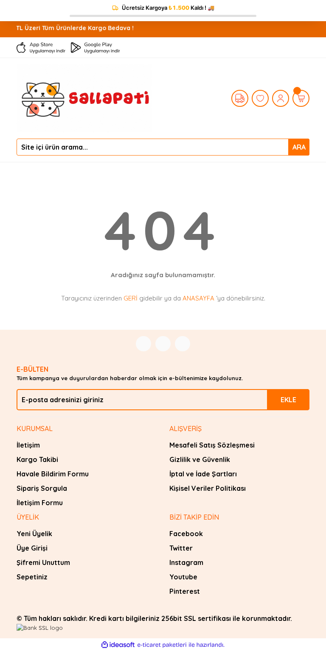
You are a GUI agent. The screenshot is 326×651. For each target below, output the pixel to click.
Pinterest (184, 591)
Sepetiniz (32, 577)
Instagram (186, 562)
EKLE (288, 399)
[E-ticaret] (162, 645)
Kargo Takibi (37, 459)
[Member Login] (280, 98)
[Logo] (84, 97)
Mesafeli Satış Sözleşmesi (212, 445)
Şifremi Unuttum (43, 562)
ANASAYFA (198, 298)
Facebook (186, 533)
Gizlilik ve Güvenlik (199, 459)
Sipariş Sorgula (42, 488)
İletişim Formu (40, 502)
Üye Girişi (32, 548)
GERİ (131, 298)
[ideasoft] (118, 645)
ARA (299, 147)
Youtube (183, 577)
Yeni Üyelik (34, 533)
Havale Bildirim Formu (53, 474)
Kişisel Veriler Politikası (207, 488)
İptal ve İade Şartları (203, 474)
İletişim (28, 445)
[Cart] (300, 98)
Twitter (181, 548)
